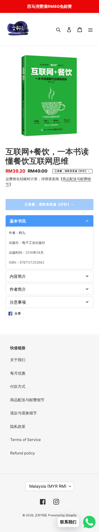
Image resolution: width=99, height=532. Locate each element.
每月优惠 (17, 373)
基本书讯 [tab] (18, 221)
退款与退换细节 (23, 413)
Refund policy (22, 453)
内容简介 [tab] (18, 276)
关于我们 (17, 359)
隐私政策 (17, 426)
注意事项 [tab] (18, 302)
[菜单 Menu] (90, 29)
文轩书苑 (41, 515)
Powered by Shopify (62, 515)
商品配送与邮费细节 (27, 399)
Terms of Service (25, 439)
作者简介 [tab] (18, 289)
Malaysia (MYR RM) (48, 486)
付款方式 (17, 386)
